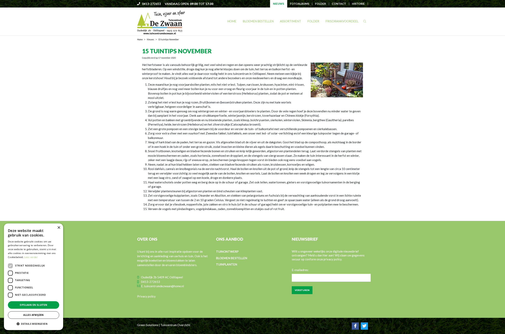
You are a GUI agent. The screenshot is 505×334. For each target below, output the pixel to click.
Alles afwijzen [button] (33, 315)
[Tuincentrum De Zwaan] (161, 22)
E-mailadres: (300, 270)
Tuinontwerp (227, 251)
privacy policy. (333, 259)
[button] (33, 323)
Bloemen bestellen (231, 258)
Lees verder (31, 257)
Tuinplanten (226, 264)
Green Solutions (147, 325)
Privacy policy (146, 296)
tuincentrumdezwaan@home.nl (164, 286)
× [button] (58, 227)
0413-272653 (150, 281)
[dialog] (33, 276)
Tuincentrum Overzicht (175, 325)
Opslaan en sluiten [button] (33, 305)
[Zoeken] (365, 21)
